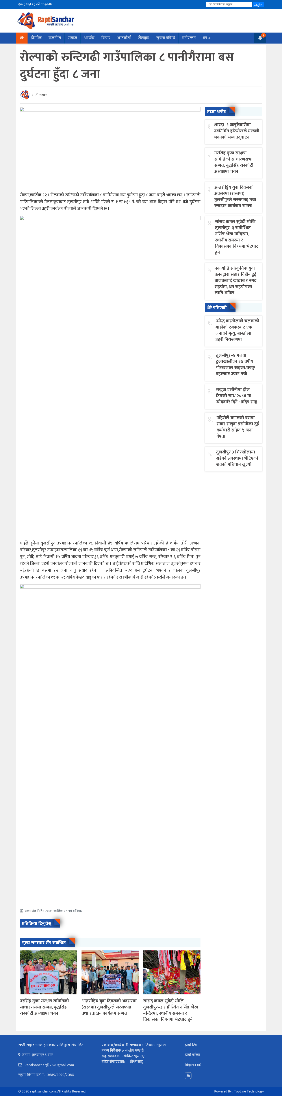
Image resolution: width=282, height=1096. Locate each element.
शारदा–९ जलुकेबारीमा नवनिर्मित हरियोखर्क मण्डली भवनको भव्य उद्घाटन (236, 131)
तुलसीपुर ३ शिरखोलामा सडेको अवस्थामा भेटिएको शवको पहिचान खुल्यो (237, 458)
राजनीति (54, 38)
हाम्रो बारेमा (192, 1055)
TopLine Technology (249, 1091)
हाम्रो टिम (191, 1045)
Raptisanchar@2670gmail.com (49, 1065)
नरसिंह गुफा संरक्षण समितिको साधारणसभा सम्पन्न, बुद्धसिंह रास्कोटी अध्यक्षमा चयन (44, 1007)
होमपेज (36, 38)
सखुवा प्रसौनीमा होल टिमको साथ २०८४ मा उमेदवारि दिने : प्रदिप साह (236, 396)
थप (204, 38)
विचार (105, 38)
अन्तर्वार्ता (124, 38)
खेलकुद (143, 38)
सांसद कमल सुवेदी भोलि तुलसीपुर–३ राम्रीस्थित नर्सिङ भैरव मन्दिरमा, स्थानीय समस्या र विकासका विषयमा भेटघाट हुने (170, 1010)
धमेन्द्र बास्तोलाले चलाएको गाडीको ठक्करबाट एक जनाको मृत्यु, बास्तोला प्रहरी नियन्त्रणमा (237, 330)
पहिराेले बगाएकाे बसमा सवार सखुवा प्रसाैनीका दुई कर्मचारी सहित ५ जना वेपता (238, 427)
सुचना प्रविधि (165, 38)
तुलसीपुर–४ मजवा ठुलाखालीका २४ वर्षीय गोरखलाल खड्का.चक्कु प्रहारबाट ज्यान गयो (235, 365)
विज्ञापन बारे (193, 1065)
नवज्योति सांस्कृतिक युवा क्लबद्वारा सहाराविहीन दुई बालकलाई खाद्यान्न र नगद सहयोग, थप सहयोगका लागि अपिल (235, 281)
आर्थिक (89, 38)
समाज (72, 38)
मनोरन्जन (189, 38)
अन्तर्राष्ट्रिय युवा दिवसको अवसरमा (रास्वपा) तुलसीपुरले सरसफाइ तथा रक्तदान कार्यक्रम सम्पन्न (109, 1007)
